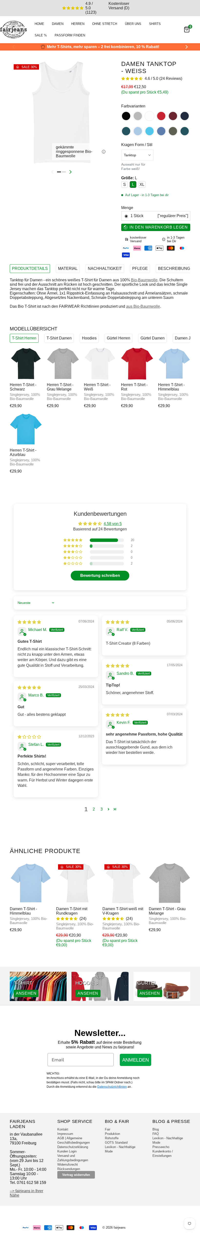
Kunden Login (67, 1151)
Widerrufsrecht (67, 1164)
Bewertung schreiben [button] (100, 575)
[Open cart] (187, 29)
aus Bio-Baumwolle (143, 306)
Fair (107, 1129)
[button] (73, 540)
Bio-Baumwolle (144, 280)
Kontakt (62, 1129)
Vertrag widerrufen (76, 1175)
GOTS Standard (116, 1142)
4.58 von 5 (113, 524)
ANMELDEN (135, 1060)
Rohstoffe (112, 1138)
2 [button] (94, 809)
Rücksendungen (68, 1169)
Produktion (112, 1134)
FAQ (155, 1134)
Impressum (65, 1134)
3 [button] (101, 809)
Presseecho (160, 1147)
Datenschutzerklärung (72, 1147)
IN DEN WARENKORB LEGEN (159, 227)
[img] (29, 622)
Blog (155, 1129)
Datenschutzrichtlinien (112, 1086)
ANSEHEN (26, 993)
